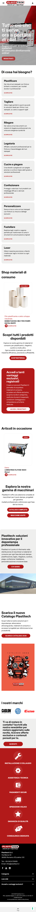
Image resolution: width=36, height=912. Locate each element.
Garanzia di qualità (18, 821)
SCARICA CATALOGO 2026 (15, 636)
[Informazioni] (32, 3)
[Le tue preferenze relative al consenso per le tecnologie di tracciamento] (32, 908)
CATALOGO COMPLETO (18, 510)
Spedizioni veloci (18, 807)
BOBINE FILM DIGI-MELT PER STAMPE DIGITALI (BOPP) (17, 322)
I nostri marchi (12, 703)
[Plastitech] (15, 3)
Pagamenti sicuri (18, 792)
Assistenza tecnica (18, 778)
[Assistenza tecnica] (18, 771)
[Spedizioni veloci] (18, 800)
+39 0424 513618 (11, 861)
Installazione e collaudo (18, 763)
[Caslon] (7, 711)
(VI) (23, 857)
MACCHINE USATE (18, 515)
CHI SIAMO (15, 567)
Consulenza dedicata (18, 836)
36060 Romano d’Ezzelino (12, 857)
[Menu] (3, 3)
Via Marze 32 (6, 855)
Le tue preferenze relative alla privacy (18, 899)
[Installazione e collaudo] (18, 756)
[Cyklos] (18, 711)
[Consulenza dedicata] (18, 829)
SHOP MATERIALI (18, 358)
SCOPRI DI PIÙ (8, 93)
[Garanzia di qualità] (18, 814)
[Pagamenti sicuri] (18, 785)
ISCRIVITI (13, 744)
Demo (7, 468)
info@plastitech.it (12, 864)
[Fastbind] (29, 711)
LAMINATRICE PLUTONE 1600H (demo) (15, 471)
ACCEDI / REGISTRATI (18, 409)
